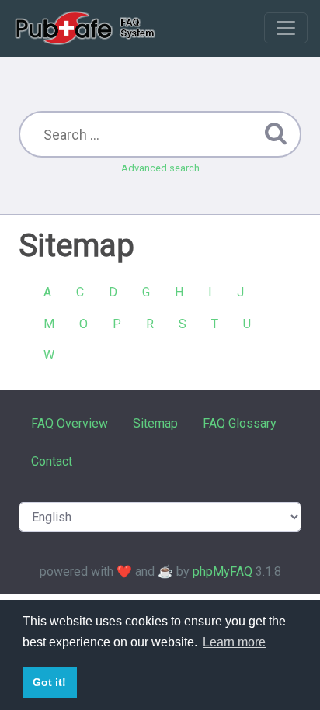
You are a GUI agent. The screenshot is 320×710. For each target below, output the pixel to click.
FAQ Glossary (240, 423)
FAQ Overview (69, 423)
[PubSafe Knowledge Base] (86, 28)
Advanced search (160, 168)
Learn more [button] (234, 642)
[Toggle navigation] (286, 27)
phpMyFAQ (222, 571)
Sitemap (155, 423)
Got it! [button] (49, 682)
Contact (51, 461)
